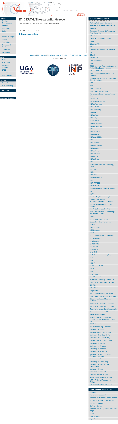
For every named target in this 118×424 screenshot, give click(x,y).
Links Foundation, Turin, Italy (100, 255)
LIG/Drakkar (94, 241)
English (81, 13)
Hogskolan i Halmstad (98, 101)
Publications (6, 28)
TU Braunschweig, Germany (100, 327)
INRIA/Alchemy (95, 109)
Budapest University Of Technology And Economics (103, 32)
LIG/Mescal (94, 247)
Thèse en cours (7, 34)
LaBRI (92, 224)
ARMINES (93, 28)
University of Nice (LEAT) (99, 351)
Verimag (3, 18)
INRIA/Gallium (95, 131)
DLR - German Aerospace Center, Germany (102, 74)
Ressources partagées (6, 66)
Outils (4, 31)
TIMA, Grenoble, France (99, 324)
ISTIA (92, 194)
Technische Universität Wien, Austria (103, 309)
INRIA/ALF (94, 112)
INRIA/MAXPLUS (96, 137)
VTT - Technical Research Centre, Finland (102, 381)
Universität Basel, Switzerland (101, 340)
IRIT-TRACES (95, 183)
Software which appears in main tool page (103, 410)
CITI (91, 52)
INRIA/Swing (94, 159)
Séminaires (6, 50)
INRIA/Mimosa (95, 140)
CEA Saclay (94, 36)
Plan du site (4, 90)
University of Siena (97, 359)
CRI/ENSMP (94, 58)
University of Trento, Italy (99, 362)
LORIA (92, 263)
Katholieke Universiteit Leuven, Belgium (101, 205)
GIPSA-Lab (94, 99)
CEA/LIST (93, 41)
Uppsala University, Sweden (100, 374)
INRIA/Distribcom (96, 123)
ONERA (93, 285)
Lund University (95, 277)
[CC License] (83, 55)
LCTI (92, 233)
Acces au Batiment (7, 98)
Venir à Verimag (7, 86)
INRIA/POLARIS (96, 145)
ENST (92, 86)
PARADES (93, 288)
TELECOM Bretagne (97, 314)
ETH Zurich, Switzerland (99, 91)
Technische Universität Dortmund (102, 306)
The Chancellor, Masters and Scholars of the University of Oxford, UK (103, 319)
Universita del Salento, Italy (100, 338)
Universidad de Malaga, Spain (101, 332)
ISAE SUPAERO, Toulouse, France (102, 188)
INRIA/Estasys (95, 129)
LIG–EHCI (93, 252)
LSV (91, 271)
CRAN (92, 55)
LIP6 (91, 257)
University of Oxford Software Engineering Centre (100, 355)
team (92, 413)
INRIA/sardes (95, 153)
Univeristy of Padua (97, 329)
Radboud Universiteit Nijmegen (101, 293)
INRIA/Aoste (94, 115)
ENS (91, 83)
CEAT (92, 47)
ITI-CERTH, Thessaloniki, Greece (102, 197)
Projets (4, 39)
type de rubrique (96, 419)
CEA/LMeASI (95, 44)
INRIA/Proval (94, 151)
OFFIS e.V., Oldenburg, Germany (102, 282)
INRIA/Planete (95, 143)
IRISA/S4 (93, 175)
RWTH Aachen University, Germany (103, 296)
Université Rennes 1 (97, 343)
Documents (6, 52)
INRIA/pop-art (95, 148)
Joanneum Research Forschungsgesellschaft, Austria (101, 200)
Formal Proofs (7, 75)
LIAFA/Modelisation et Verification (102, 236)
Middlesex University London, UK (102, 279)
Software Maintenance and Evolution (103, 398)
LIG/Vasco (94, 249)
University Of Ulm (96, 369)
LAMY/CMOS (95, 227)
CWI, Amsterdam (96, 60)
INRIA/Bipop (94, 118)
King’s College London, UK (100, 209)
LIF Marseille (95, 238)
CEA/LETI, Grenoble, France (100, 38)
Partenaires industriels (98, 395)
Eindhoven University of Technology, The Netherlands (103, 79)
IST (91, 191)
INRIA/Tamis (94, 162)
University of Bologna (98, 346)
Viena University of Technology (101, 377)
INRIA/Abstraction (96, 104)
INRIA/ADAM (94, 107)
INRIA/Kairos (94, 134)
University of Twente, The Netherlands (99, 365)
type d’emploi (95, 416)
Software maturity (96, 403)
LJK (91, 260)
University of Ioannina (98, 349)
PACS (4, 60)
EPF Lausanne (95, 88)
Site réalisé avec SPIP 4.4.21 (57, 55)
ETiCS (4, 70)
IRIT (91, 180)
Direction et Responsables (7, 22)
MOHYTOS (6, 62)
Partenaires (6, 42)
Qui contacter (6, 83)
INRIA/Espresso (96, 126)
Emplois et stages (8, 37)
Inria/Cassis (94, 121)
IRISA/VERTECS (96, 177)
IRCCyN (93, 169)
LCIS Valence (95, 230)
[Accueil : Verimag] (59, 9)
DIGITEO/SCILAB (96, 71)
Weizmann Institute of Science (101, 385)
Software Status (96, 406)
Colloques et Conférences (6, 46)
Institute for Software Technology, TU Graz (103, 165)
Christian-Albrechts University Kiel (102, 50)
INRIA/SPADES (95, 156)
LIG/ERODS (94, 244)
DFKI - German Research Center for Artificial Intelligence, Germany (103, 67)
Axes (2, 57)
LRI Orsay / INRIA (96, 266)
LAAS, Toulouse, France (99, 219)
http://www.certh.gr (28, 34)
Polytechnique (95, 291)
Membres (5, 26)
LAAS (92, 216)
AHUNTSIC (74, 55)
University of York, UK (98, 372)
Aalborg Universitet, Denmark (101, 23)
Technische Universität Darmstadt (102, 303)
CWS (92, 63)
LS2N (92, 269)
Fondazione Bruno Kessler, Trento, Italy (102, 95)
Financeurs (94, 392)
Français (81, 15)
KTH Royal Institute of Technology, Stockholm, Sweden (102, 213)
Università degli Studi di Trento (101, 335)
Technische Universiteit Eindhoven (102, 312)
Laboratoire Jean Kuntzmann (100, 222)
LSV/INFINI (94, 274)
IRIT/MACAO (95, 186)
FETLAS (5, 73)
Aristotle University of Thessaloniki (102, 26)
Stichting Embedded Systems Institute (100, 300)
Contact (3, 80)
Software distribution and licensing (102, 400)
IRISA (92, 172)
